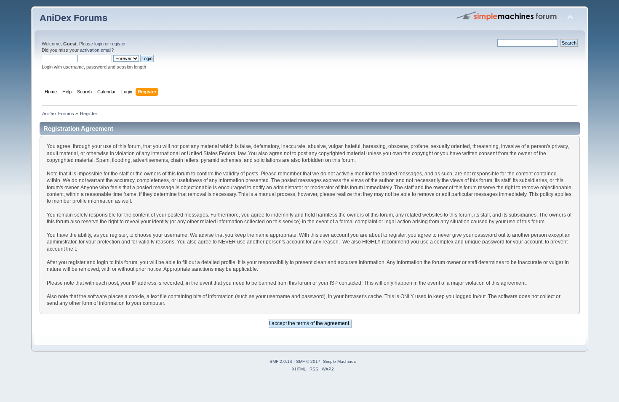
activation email (95, 50)
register (117, 43)
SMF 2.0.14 (280, 361)
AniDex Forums (73, 18)
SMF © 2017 (308, 361)
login (99, 43)
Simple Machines (339, 361)
